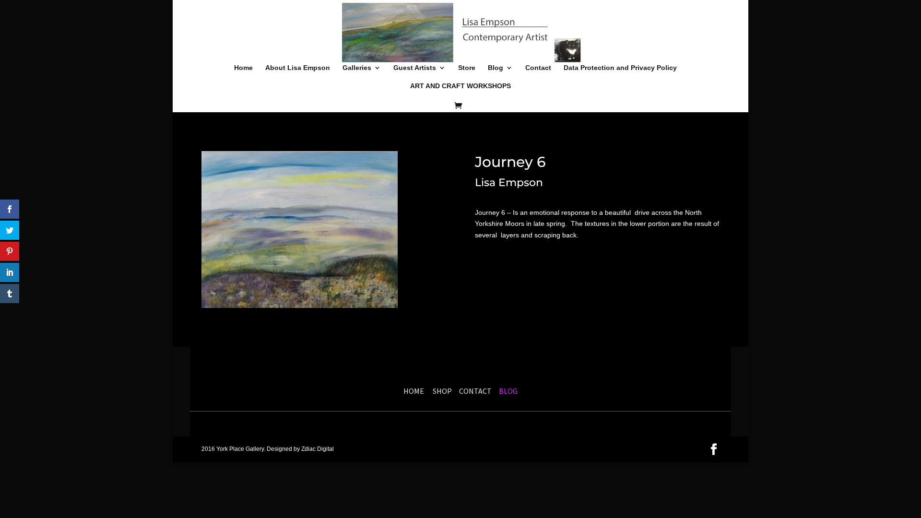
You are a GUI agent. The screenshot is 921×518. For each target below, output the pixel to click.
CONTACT (475, 391)
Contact (538, 67)
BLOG (507, 391)
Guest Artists (414, 67)
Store (466, 67)
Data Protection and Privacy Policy (620, 67)
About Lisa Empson (297, 67)
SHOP (444, 391)
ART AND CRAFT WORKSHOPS (460, 86)
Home (243, 67)
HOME (413, 391)
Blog (495, 67)
